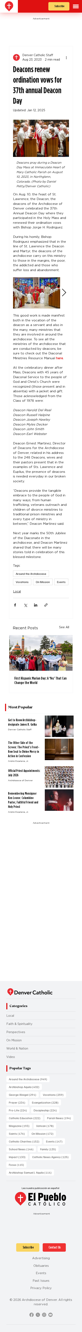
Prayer (18, 1102)
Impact (18, 1157)
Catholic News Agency (51, 1157)
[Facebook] (31, 1315)
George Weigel (24, 1094)
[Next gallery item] (64, 293)
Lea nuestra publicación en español (40, 1188)
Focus (17, 1164)
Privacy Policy (41, 1288)
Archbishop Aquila (25, 1087)
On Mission (43, 582)
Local (17, 591)
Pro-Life (19, 1110)
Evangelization (46, 1102)
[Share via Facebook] (15, 605)
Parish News (60, 1118)
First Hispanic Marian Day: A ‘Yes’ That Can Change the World (40, 680)
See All (64, 627)
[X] (38, 1315)
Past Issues (41, 1281)
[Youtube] (50, 1315)
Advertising (41, 1258)
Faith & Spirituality (19, 1024)
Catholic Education (26, 1118)
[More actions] (66, 57)
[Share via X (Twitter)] (25, 605)
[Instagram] (44, 1315)
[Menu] (75, 6)
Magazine (20, 1126)
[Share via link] (46, 605)
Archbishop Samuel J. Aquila (31, 1172)
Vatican (46, 1126)
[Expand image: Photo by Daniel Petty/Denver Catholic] (36, 293)
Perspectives (15, 1032)
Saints (18, 1133)
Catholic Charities (25, 1141)
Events (61, 582)
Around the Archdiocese (31, 573)
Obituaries (41, 1266)
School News (22, 1149)
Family (49, 1149)
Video (10, 1057)
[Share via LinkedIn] (36, 605)
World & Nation (17, 1048)
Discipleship (46, 1110)
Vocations (22, 582)
